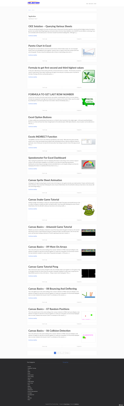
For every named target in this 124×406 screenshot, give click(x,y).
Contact (95, 3)
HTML (29, 379)
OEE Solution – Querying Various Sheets (50, 26)
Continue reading (32, 35)
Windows (30, 398)
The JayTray (65, 362)
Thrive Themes (66, 404)
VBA (28, 396)
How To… (30, 378)
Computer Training (32, 368)
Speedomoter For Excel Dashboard (47, 158)
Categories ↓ (79, 39)
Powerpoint (30, 389)
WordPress (77, 404)
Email (29, 373)
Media (29, 386)
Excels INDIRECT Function (42, 137)
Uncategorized (31, 394)
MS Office (30, 388)
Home (87, 3)
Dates (29, 371)
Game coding (30, 376)
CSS (28, 370)
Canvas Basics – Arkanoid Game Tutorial (50, 227)
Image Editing (31, 381)
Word (29, 399)
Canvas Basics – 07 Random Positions (48, 309)
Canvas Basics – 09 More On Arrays (47, 247)
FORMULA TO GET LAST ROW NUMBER (51, 94)
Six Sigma (30, 393)
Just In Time (30, 383)
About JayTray (91, 3)
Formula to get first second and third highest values (56, 68)
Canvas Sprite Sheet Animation (45, 180)
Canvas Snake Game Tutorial (43, 199)
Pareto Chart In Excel (39, 46)
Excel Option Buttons (40, 117)
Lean (29, 384)
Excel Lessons (31, 375)
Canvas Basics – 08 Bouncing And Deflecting (52, 289)
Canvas (29, 366)
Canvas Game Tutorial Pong (43, 267)
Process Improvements (33, 391)
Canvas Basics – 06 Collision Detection (49, 331)
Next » (67, 353)
